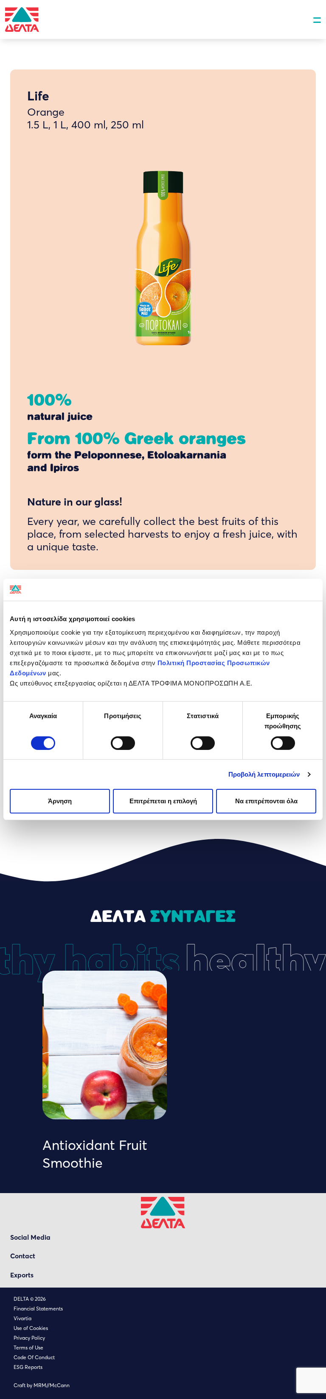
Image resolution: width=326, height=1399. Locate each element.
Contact (22, 1256)
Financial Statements (38, 1308)
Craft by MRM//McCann (42, 1385)
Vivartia (22, 1318)
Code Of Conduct (34, 1357)
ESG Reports (28, 1367)
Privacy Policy (29, 1338)
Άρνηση (60, 801)
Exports (22, 1275)
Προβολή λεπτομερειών (264, 774)
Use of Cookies (31, 1328)
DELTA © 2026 (30, 1299)
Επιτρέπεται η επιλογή (163, 801)
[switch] (123, 743)
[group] (104, 1071)
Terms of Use (28, 1347)
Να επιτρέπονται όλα (266, 801)
